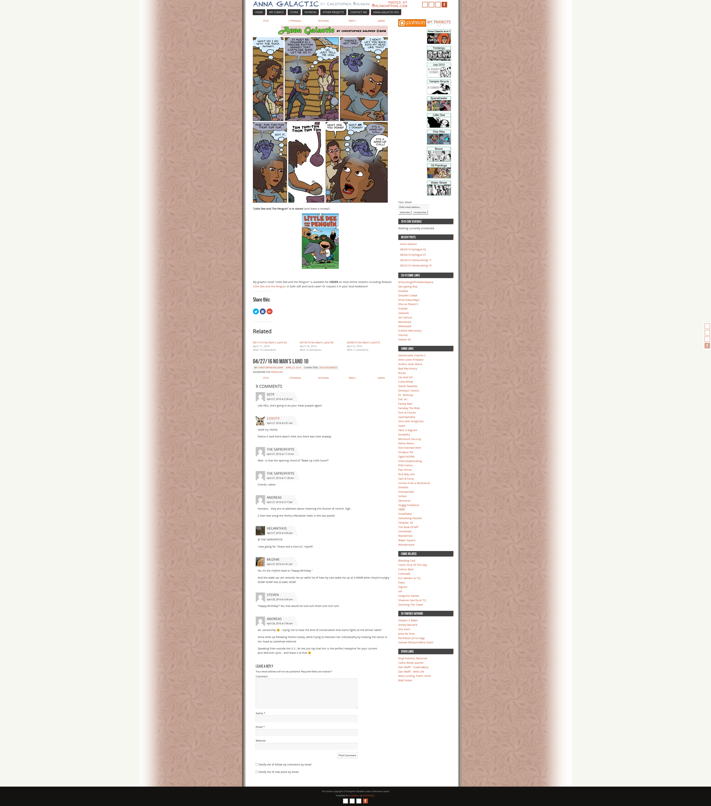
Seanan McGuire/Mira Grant (415, 642)
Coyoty (273, 418)
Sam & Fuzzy (406, 478)
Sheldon (403, 487)
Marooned (404, 322)
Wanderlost (405, 536)
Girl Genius (405, 317)
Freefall (403, 308)
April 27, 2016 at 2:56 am (280, 399)
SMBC (401, 509)
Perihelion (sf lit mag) (411, 638)
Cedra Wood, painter (411, 662)
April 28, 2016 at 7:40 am (280, 623)
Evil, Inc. (403, 399)
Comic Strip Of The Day (412, 565)
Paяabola (354, 795)
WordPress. (368, 795)
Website (261, 740)
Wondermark (406, 544)
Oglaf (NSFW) (406, 456)
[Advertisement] (409, 88)
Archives (323, 20)
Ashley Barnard (407, 625)
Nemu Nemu (406, 443)
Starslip (403, 335)
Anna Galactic (408, 244)
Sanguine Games (408, 595)
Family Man (405, 403)
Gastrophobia (406, 417)
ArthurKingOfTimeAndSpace (415, 282)
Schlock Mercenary (410, 330)
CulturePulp (405, 381)
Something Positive (410, 518)
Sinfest (402, 496)
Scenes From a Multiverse (414, 483)
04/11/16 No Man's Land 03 (270, 342)
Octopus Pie (405, 452)
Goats (401, 425)
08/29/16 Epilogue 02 (413, 249)
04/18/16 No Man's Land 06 (316, 342)
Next (352, 20)
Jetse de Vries (406, 633)
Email (260, 727)
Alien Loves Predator (411, 359)
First (266, 20)
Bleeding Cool (406, 560)
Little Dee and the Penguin (269, 286)
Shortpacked (406, 491)
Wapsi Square (406, 540)
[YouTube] (707, 332)
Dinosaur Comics (408, 390)
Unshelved (404, 531)
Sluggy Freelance (408, 505)
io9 (400, 591)
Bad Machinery (407, 368)
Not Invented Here (409, 447)
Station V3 (404, 339)
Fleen (401, 582)
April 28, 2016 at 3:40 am (280, 599)
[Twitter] (707, 339)
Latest (381, 20)
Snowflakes (405, 513)
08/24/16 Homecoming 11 (416, 260)
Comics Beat (405, 569)
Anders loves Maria (410, 364)
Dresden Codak (407, 295)
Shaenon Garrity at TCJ (412, 600)
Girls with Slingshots (411, 421)
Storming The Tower (410, 604)
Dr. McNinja (405, 395)
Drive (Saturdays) (408, 300)
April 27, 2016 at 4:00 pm (280, 533)
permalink (277, 372)
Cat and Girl (405, 377)
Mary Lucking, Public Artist (414, 676)
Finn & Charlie (407, 412)
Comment (262, 676)
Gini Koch (404, 629)
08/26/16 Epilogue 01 (413, 254)
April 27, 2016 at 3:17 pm (280, 502)
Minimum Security (409, 439)
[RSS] (707, 326)
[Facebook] (707, 345)
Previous (294, 20)
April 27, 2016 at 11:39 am (280, 478)
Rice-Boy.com (406, 474)
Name (260, 713)
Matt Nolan (405, 680)
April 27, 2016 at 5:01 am (280, 423)
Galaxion (403, 313)
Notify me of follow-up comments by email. (285, 764)
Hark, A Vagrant (407, 430)
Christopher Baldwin (270, 367)
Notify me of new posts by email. (279, 772)
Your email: (405, 202)
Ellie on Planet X (408, 304)
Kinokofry (404, 434)
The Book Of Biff (408, 527)
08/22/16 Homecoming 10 (416, 265)
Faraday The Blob (409, 408)
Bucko (402, 373)
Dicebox (403, 291)
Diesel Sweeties (408, 386)
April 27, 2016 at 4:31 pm (280, 564)
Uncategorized (328, 367)
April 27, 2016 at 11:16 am (280, 454)
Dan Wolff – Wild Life (411, 671)
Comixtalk (404, 573)
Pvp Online (405, 469)
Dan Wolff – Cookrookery (413, 667)
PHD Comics (405, 465)
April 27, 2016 (293, 367)
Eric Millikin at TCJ (409, 578)
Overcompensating (410, 461)
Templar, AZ (405, 522)
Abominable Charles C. (412, 355)
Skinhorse (404, 500)
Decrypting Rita (407, 286)
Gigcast (402, 587)
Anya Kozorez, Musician (413, 658)
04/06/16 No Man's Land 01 (363, 342)
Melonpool (404, 326)
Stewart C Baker (408, 620)
